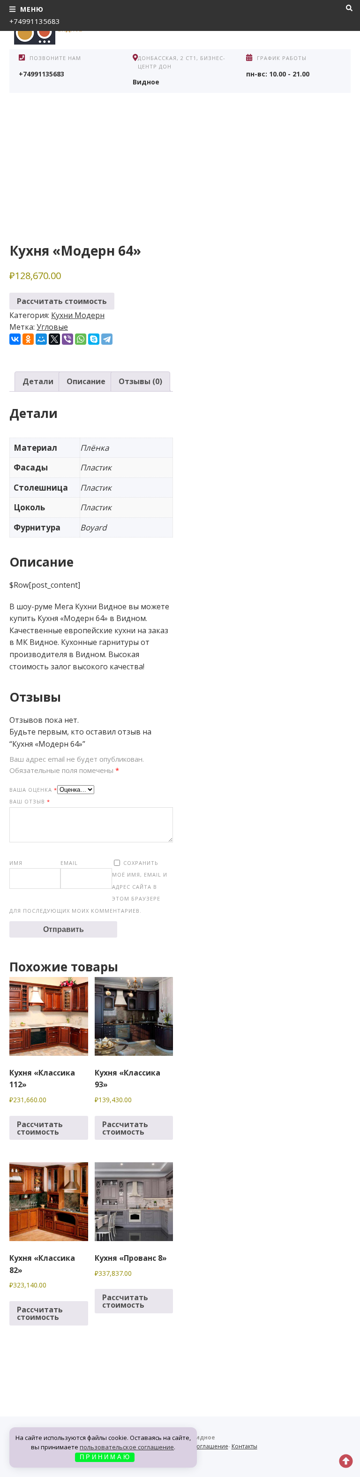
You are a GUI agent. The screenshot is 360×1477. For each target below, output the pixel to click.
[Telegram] (106, 339)
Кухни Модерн (78, 315)
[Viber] (67, 339)
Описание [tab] (86, 381)
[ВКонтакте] (15, 339)
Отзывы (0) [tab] (140, 381)
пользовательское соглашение (127, 1447)
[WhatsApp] (80, 339)
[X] (54, 339)
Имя (15, 862)
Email (69, 862)
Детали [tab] (37, 381)
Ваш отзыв (29, 801)
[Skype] (93, 339)
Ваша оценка (33, 789)
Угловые (52, 327)
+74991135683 (34, 21)
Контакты (244, 1446)
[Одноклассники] (28, 339)
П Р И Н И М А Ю (104, 1457)
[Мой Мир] (41, 339)
